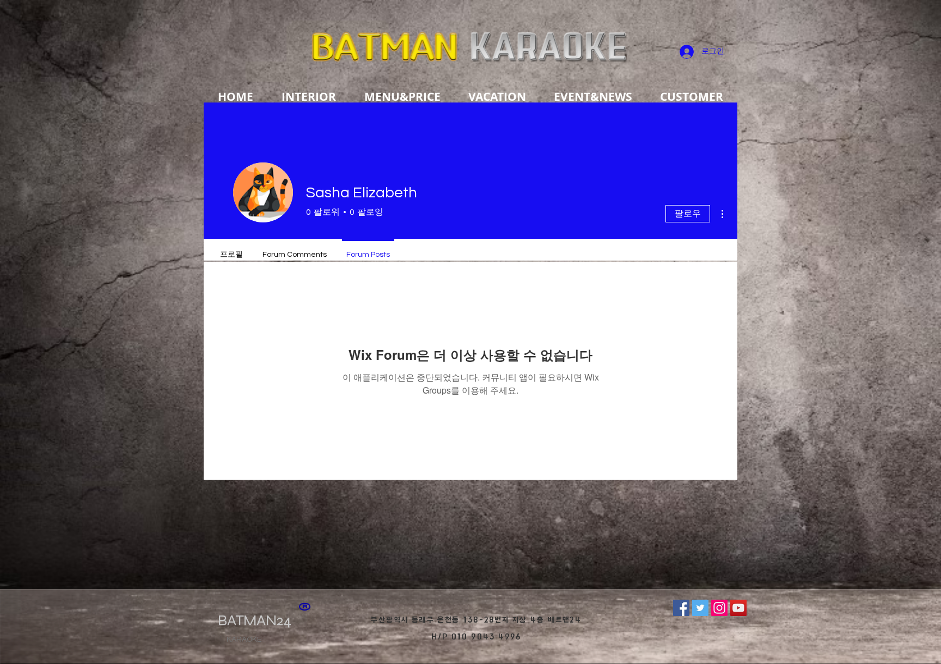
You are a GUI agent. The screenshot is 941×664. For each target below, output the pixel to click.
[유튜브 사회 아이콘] (738, 608)
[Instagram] (719, 608)
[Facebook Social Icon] (681, 608)
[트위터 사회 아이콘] (700, 608)
